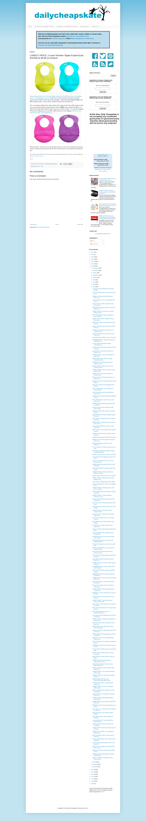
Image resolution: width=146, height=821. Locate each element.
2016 (92, 266)
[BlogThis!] (66, 164)
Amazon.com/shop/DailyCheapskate (50, 45)
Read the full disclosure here (38, 156)
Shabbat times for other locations (103, 169)
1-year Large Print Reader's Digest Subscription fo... (101, 344)
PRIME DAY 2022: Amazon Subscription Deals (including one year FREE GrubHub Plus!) (107, 217)
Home (30, 26)
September (96, 275)
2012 (92, 776)
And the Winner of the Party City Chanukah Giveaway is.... (107, 179)
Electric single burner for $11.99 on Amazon (104, 475)
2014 (92, 772)
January (95, 766)
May (94, 284)
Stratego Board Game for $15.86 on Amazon (104, 437)
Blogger (86, 808)
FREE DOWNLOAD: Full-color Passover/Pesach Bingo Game (101, 679)
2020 (92, 257)
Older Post (80, 224)
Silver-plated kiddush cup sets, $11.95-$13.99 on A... (100, 612)
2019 (92, 259)
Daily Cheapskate (40, 163)
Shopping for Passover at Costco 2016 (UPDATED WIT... (102, 541)
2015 (92, 769)
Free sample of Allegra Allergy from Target (103, 481)
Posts (93, 241)
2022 (92, 252)
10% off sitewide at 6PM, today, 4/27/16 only (104, 337)
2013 (92, 774)
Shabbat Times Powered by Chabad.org (103, 167)
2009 (92, 783)
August (95, 277)
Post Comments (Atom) (43, 227)
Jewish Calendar (103, 171)
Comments (95, 244)
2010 (92, 781)
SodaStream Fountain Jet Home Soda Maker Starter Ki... (102, 664)
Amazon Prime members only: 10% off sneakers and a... (102, 366)
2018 (92, 261)
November (96, 270)
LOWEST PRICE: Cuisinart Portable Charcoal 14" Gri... (102, 496)
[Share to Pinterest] (71, 164)
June (94, 282)
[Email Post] (60, 163)
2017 (92, 264)
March (94, 762)
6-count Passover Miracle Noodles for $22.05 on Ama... (102, 552)
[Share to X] (68, 164)
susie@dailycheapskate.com (103, 233)
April (94, 286)
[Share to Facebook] (70, 164)
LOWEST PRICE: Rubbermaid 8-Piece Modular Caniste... (102, 472)
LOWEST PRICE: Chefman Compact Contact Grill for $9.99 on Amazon (107, 192)
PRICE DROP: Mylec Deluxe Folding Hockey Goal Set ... (102, 359)
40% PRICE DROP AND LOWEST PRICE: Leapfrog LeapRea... (103, 451)
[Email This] (64, 164)
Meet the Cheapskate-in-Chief (44, 26)
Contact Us (95, 26)
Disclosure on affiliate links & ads (67, 26)
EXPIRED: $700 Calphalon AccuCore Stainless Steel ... (102, 363)
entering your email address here (77, 36)
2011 (92, 779)
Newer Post (33, 224)
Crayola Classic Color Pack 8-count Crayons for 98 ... (102, 511)
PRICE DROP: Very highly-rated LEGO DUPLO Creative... (102, 627)
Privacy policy (84, 26)
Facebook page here (58, 38)
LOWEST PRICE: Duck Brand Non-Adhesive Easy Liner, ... (101, 661)
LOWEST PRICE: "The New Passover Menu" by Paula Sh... (102, 601)
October (95, 272)
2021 (92, 254)
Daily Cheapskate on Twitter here (82, 38)
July (94, 280)
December (96, 268)
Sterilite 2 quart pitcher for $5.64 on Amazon (104, 454)
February (95, 764)
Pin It (31, 159)
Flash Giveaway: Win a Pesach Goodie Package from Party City (107, 204)
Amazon (38, 166)
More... (104, 791)
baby (42, 166)
